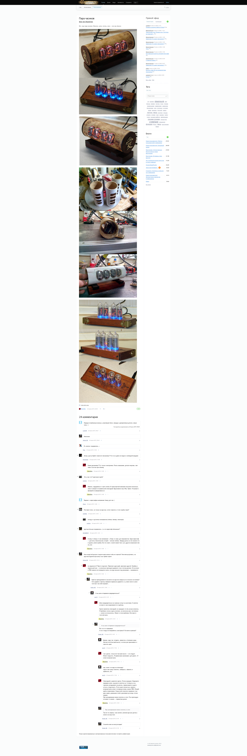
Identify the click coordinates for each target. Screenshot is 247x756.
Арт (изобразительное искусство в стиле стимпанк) (155, 161)
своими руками (154, 119)
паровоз (161, 115)
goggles (152, 101)
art (148, 101)
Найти (167, 7)
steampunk (159, 101)
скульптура (164, 119)
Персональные (97, 7)
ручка (148, 117)
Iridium (147, 68)
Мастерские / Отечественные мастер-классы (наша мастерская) (154, 151)
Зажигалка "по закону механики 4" (155, 65)
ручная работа (155, 117)
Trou (84, 450)
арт (166, 101)
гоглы (161, 104)
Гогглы (147, 77)
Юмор (157, 126)
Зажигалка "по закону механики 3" (155, 44)
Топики (103, 2)
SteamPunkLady (150, 58)
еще (135, 2)
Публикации (158, 21)
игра (155, 108)
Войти (167, 2)
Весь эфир (148, 80)
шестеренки (165, 124)
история (165, 108)
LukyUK (85, 430)
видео (153, 104)
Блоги (108, 2)
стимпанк (153, 121)
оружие (153, 115)
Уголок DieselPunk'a (151, 165)
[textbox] (157, 96)
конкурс (154, 110)
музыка (165, 113)
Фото (154, 124)
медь (155, 112)
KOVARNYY (86, 533)
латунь (150, 112)
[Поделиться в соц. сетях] (100, 409)
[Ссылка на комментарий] (100, 431)
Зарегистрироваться (159, 2)
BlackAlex (83, 408)
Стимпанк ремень (151, 60)
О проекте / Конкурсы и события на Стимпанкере (155, 171)
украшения (162, 122)
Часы (147, 48)
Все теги (149, 90)
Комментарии (150, 21)
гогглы (158, 104)
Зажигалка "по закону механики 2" (155, 39)
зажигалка (158, 106)
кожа (149, 110)
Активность (121, 2)
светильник (164, 117)
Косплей (159, 110)
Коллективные (87, 7)
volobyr (85, 481)
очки (157, 115)
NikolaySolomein (150, 37)
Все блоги (148, 184)
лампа (164, 110)
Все (80, 7)
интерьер (159, 108)
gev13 (95, 597)
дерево (166, 104)
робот (166, 115)
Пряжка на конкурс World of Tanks (155, 27)
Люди (114, 2)
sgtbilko (85, 513)
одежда (148, 115)
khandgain (85, 459)
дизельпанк (150, 106)
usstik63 (148, 25)
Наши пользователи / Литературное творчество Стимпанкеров (153, 176)
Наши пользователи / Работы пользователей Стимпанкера (154, 142)
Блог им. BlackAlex (86, 22)
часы (159, 124)
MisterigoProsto (149, 30)
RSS (153, 80)
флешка (149, 124)
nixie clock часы (85, 405)
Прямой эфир (152, 18)
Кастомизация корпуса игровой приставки (157, 53)
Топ (147, 137)
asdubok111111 (149, 75)
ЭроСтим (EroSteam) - (152, 167)
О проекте (129, 2)
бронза (148, 104)
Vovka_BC (85, 440)
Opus (84, 504)
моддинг (160, 113)
